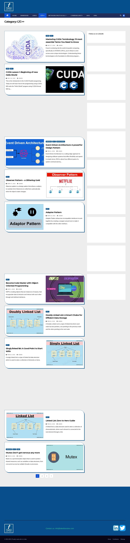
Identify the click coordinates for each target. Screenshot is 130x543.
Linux (34, 15)
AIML (95, 15)
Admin (60, 45)
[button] (120, 15)
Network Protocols (57, 15)
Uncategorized (60, 141)
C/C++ (43, 15)
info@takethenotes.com (64, 528)
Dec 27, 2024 (51, 45)
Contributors (116, 539)
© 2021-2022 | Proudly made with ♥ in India (15, 539)
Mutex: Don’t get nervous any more (23, 453)
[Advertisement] (65, 7)
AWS (88, 15)
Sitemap (123, 539)
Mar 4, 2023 (11, 289)
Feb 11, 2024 (51, 151)
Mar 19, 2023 (51, 215)
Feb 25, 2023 (11, 456)
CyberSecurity (77, 15)
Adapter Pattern (54, 212)
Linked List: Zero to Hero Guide (60, 420)
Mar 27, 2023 (11, 183)
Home (14, 15)
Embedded (25, 15)
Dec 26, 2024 (11, 78)
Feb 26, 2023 (51, 321)
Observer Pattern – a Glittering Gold (23, 180)
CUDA (47, 35)
